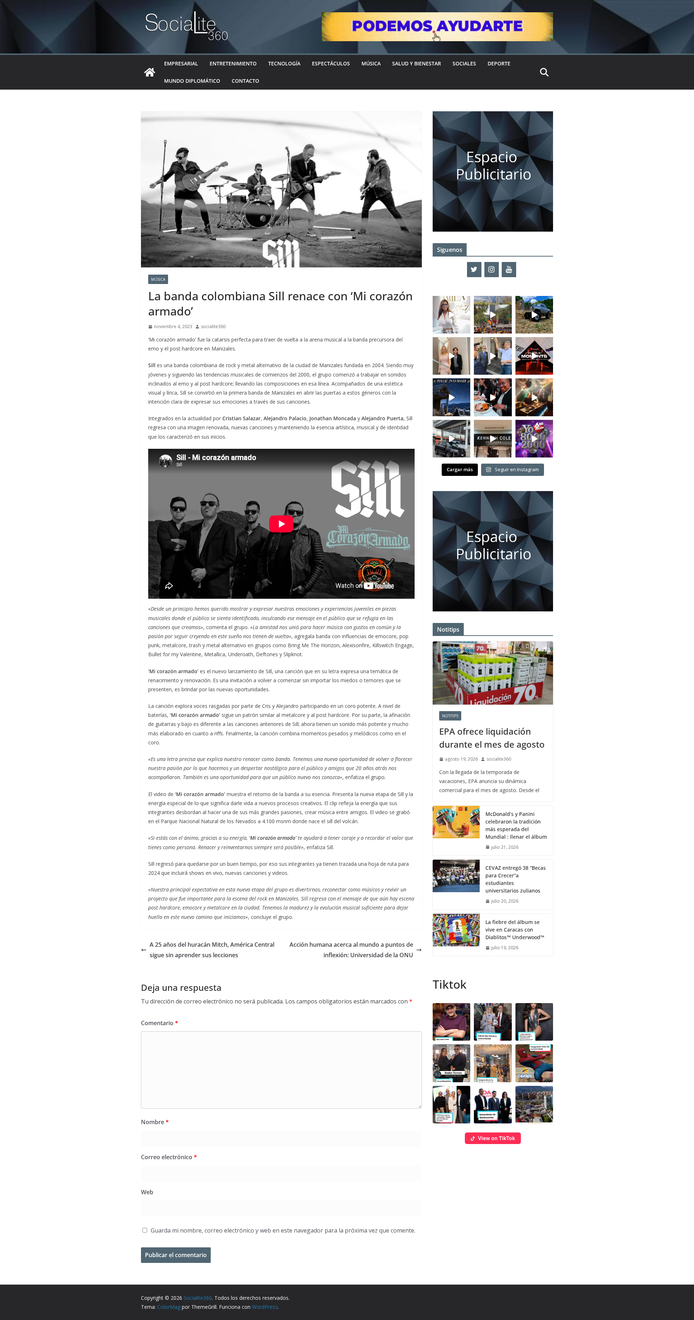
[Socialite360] (149, 72)
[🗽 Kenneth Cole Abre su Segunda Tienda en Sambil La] (492, 438)
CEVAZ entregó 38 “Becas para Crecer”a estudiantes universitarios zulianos (515, 879)
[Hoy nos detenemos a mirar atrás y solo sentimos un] (534, 356)
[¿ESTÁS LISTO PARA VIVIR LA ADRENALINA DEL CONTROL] (534, 315)
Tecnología (284, 63)
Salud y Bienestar (416, 63)
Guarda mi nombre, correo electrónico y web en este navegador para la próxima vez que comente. (283, 1230)
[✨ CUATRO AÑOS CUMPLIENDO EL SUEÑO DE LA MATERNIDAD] (451, 356)
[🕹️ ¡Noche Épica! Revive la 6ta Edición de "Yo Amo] (534, 397)
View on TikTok (496, 1138)
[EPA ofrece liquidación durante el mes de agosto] (493, 673)
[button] (451, 1022)
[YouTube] (509, 269)
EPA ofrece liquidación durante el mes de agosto (492, 737)
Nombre (155, 1122)
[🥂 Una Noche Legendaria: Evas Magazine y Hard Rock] (492, 397)
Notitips (450, 715)
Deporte (499, 63)
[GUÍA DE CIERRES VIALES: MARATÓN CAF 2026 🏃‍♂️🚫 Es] (492, 315)
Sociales (464, 63)
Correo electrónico (169, 1157)
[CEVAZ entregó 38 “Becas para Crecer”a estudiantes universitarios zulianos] (456, 885)
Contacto (245, 80)
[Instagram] (491, 269)
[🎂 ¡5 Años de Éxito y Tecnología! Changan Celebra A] (451, 438)
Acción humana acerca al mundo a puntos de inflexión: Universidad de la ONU (351, 950)
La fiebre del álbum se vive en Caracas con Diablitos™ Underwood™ (514, 930)
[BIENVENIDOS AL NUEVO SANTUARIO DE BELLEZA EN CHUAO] (451, 315)
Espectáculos (331, 63)
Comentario (159, 1023)
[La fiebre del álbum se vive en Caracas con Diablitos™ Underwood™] (456, 935)
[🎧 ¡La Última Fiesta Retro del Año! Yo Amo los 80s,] (534, 438)
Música (371, 63)
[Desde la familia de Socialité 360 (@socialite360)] (451, 397)
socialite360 (213, 326)
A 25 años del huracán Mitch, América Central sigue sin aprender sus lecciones (212, 950)
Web (147, 1192)
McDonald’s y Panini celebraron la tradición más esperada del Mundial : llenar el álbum (516, 825)
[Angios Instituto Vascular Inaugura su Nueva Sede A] (492, 356)
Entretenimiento (233, 63)
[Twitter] (474, 269)
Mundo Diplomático (192, 80)
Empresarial (181, 63)
